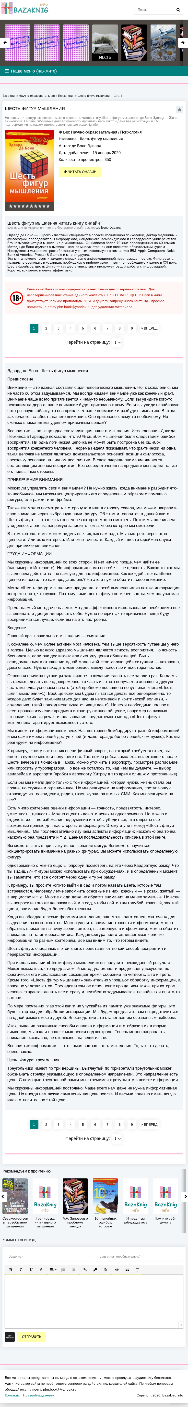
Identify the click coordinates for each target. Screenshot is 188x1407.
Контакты (12, 1395)
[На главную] (24, 10)
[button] (10, 1269)
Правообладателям (38, 1395)
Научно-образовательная (94, 132)
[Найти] (178, 10)
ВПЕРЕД (150, 328)
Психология (131, 132)
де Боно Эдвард (86, 146)
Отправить (31, 1337)
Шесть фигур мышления (94, 96)
